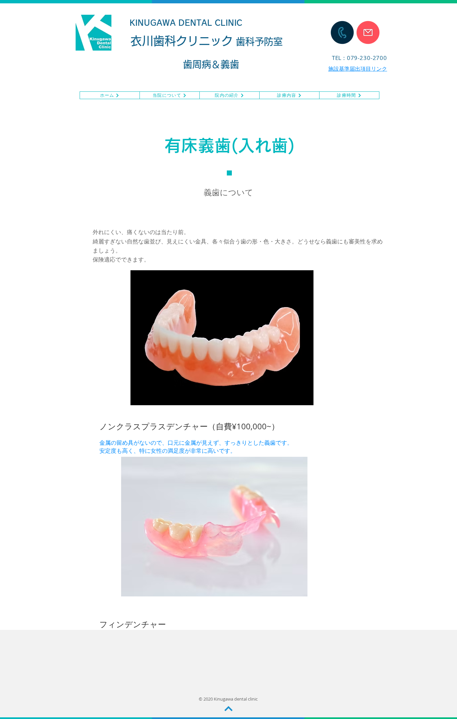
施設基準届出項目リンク (357, 68)
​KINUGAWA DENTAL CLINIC (186, 23)
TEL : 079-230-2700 (359, 58)
